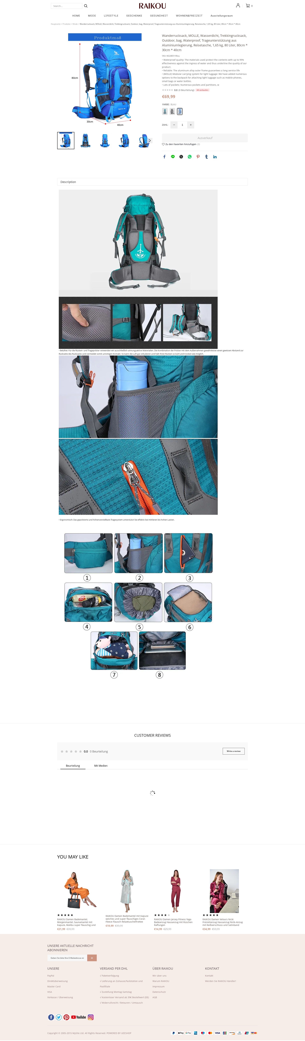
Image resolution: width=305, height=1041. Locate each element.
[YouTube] (78, 1017)
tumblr (206, 156)
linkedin (215, 156)
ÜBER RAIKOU (162, 968)
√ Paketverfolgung (109, 975)
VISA (49, 991)
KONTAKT (212, 968)
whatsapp (189, 156)
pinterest (198, 156)
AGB (154, 997)
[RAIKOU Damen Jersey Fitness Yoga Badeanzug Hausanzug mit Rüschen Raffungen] (176, 891)
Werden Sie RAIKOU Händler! (220, 981)
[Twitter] (59, 1017)
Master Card (54, 986)
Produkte (67, 24)
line (172, 156)
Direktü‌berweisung (57, 981)
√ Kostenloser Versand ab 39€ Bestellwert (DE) (124, 997)
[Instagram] (91, 1017)
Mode (75, 24)
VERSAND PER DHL (114, 968)
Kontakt (209, 975)
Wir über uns (159, 975)
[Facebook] (51, 1017)
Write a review (234, 751)
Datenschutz (159, 991)
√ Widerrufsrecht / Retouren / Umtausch (121, 1002)
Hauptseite (56, 24)
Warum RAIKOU (160, 981)
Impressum (158, 986)
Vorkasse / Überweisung (60, 997)
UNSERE (53, 968)
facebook (164, 156)
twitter (181, 156)
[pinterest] (66, 1017)
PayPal (50, 975)
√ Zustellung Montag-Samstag (116, 991)
